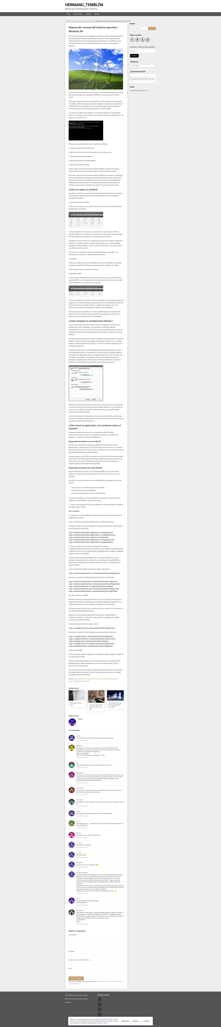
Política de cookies (102, 1023)
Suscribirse (134, 55)
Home (68, 14)
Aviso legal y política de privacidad (76, 995)
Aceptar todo (125, 1021)
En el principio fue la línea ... (143, 81)
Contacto (88, 14)
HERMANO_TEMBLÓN (84, 5)
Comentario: (73, 935)
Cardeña (96, 14)
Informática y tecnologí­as (85, 21)
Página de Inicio (70, 21)
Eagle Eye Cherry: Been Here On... (142, 77)
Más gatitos (79, 843)
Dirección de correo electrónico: (79, 960)
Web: (70, 968)
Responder (85, 740)
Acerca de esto (78, 14)
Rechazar (135, 1021)
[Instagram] (147, 40)
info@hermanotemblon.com (139, 90)
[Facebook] (137, 40)
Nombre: (71, 951)
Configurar (146, 1021)
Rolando (78, 821)
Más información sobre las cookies (76, 999)
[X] (142, 40)
